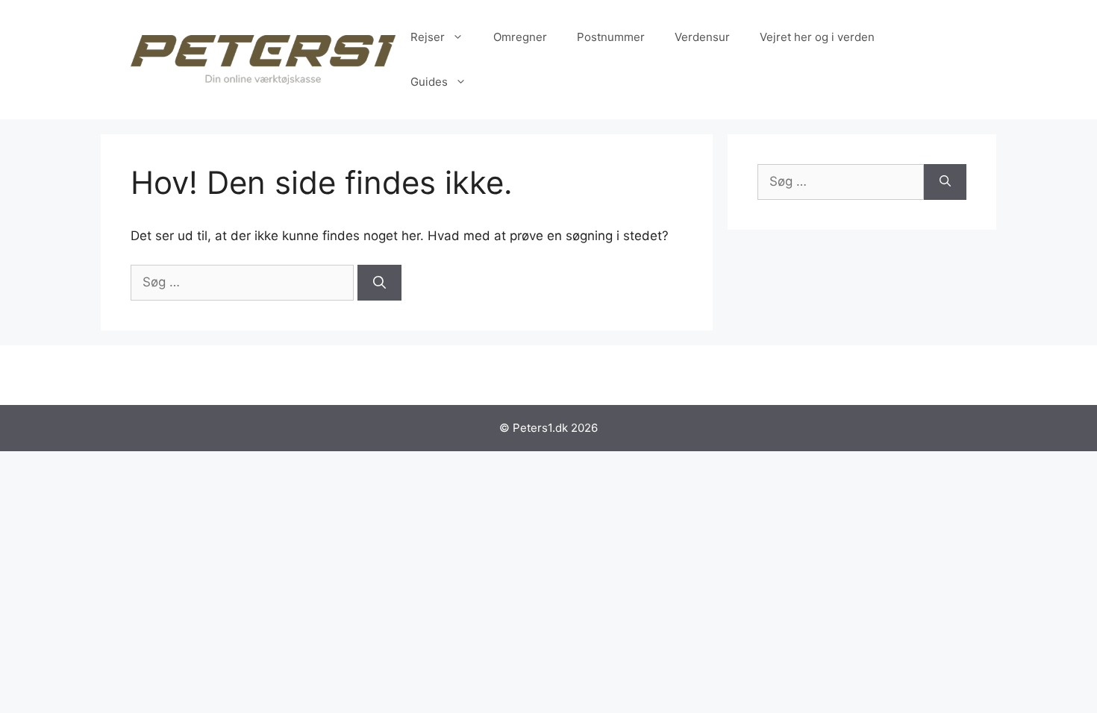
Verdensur (702, 37)
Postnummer (611, 37)
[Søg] (379, 283)
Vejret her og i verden (817, 37)
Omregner (520, 37)
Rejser (427, 37)
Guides (429, 82)
